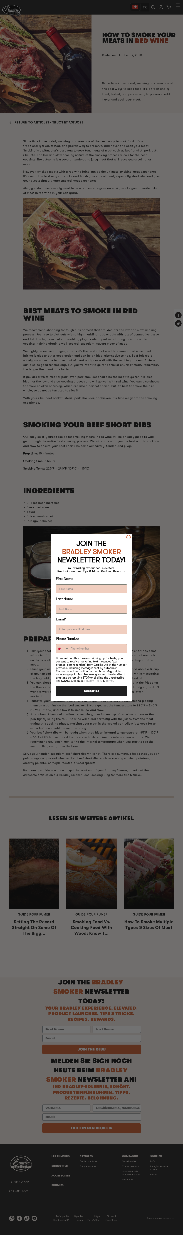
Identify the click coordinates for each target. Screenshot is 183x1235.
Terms (109, 680)
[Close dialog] (128, 537)
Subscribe (91, 691)
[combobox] (62, 648)
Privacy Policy (93, 680)
